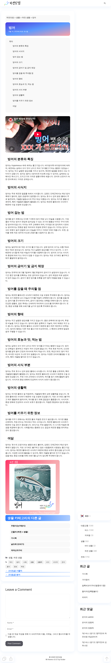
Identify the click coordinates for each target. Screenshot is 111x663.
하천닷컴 (10, 17)
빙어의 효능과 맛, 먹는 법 (23, 84)
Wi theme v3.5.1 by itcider (55, 659)
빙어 (18, 562)
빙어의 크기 (17, 62)
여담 (14, 106)
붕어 (18, 575)
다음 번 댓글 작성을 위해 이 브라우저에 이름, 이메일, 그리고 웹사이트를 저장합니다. (39, 635)
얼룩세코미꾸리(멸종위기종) (93, 585)
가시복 (85, 574)
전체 (83, 557)
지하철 (87, 535)
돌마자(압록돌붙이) (90, 591)
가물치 (19, 571)
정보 (15, 566)
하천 (22, 566)
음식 (8, 566)
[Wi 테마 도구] (4, 659)
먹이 (10, 562)
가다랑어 (85, 580)
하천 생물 (26, 17)
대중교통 (84, 526)
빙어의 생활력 (18, 95)
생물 (18, 17)
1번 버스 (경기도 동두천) (92, 633)
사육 (25, 562)
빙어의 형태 (17, 79)
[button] (105, 3)
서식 (47, 562)
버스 (86, 530)
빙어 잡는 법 (18, 57)
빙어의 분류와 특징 (21, 46)
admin (91, 617)
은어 (63, 562)
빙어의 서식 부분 (20, 90)
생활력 (40, 562)
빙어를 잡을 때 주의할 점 (23, 73)
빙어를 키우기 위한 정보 (23, 101)
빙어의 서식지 (18, 51)
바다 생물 (89, 546)
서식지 (55, 562)
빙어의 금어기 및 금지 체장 (24, 68)
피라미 (85, 597)
